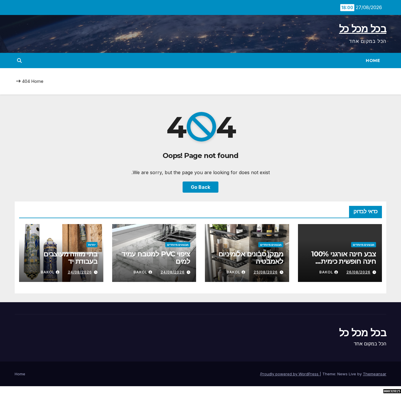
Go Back (200, 187)
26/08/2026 (358, 272)
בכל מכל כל (362, 29)
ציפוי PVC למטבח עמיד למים (156, 257)
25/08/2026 (266, 272)
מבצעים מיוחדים (363, 244)
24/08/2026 (173, 272)
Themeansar (374, 374)
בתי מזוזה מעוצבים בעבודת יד (70, 257)
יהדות (92, 244)
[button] (19, 60)
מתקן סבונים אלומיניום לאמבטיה (250, 257)
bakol (326, 272)
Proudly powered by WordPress (290, 374)
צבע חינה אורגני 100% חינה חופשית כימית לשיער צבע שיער (343, 261)
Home (373, 60)
